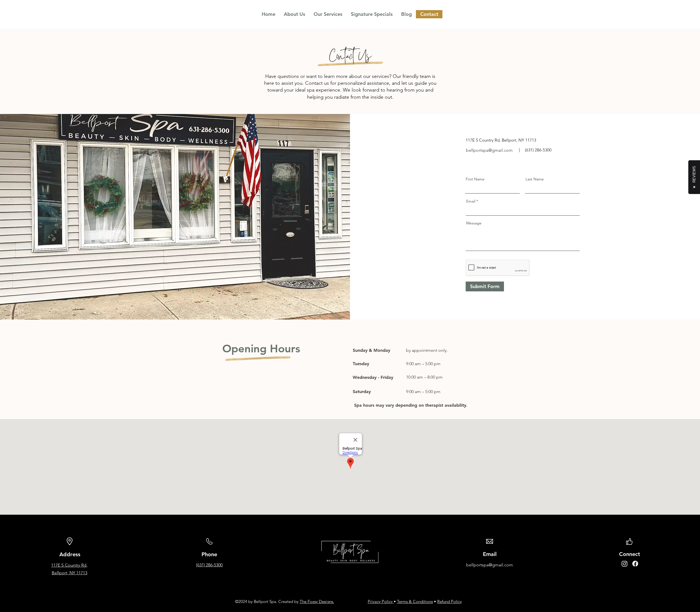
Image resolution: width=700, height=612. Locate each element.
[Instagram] (624, 563)
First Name (475, 179)
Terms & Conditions (415, 601)
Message (474, 223)
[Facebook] (635, 563)
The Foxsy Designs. (317, 601)
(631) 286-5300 (209, 564)
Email (470, 201)
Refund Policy (449, 601)
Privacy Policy (381, 601)
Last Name (535, 179)
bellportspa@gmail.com (489, 150)
